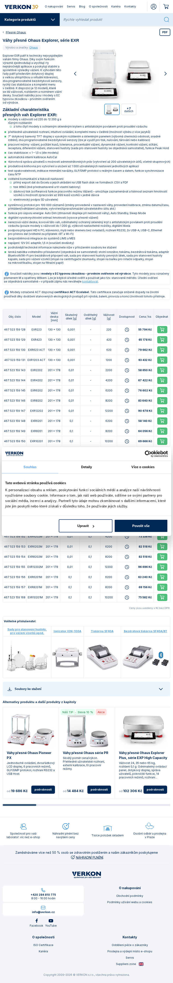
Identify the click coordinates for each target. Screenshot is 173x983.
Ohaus (33, 47)
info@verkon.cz (43, 912)
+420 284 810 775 (43, 894)
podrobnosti (43, 789)
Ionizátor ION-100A (67, 631)
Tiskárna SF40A (102, 631)
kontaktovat (90, 281)
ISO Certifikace (43, 945)
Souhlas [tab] (29, 467)
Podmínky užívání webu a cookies (129, 902)
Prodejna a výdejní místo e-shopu (129, 951)
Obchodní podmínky (129, 895)
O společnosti (98, 6)
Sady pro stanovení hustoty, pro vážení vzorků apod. (27, 631)
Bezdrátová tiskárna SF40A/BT (145, 631)
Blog (82, 6)
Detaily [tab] (86, 467)
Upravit (83, 526)
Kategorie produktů (20, 19)
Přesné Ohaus (16, 32)
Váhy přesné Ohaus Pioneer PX (29, 755)
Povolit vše (141, 526)
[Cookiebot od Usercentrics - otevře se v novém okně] (148, 453)
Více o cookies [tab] (142, 467)
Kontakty (130, 6)
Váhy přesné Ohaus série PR (85, 753)
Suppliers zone (126, 964)
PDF (165, 32)
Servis (71, 6)
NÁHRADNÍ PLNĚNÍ (89, 857)
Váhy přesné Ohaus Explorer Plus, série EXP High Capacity (143, 755)
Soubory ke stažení (28, 689)
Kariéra (116, 6)
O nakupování (54, 6)
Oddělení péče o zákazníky (130, 945)
